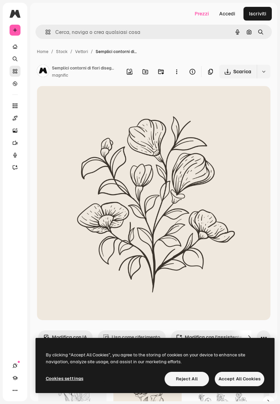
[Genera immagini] (15, 130)
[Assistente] (15, 167)
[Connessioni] (15, 365)
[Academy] (15, 378)
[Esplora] (15, 83)
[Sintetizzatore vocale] (15, 155)
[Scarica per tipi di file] (263, 71)
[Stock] (15, 71)
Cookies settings (64, 378)
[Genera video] (15, 142)
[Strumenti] (15, 105)
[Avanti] (249, 337)
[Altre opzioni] (176, 71)
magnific (60, 75)
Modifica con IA (69, 337)
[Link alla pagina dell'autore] (43, 72)
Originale (82, 99)
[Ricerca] (15, 58)
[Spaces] (15, 118)
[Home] (15, 46)
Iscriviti (257, 14)
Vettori (81, 51)
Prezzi (202, 14)
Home (42, 51)
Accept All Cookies (240, 379)
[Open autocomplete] (45, 32)
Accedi (227, 14)
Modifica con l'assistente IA (216, 337)
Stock (62, 51)
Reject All (187, 379)
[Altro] (15, 390)
